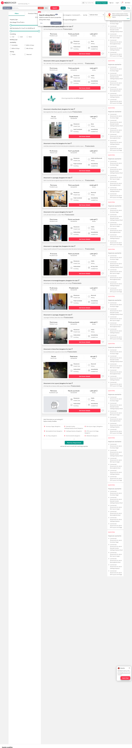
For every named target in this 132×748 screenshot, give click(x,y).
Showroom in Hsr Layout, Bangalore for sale (57, 212)
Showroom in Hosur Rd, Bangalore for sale (57, 143)
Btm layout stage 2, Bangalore (94, 426)
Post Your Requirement (74, 443)
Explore (56, 23)
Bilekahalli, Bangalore (92, 436)
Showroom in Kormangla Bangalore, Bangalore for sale (61, 280)
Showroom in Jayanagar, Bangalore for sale (57, 178)
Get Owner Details (84, 54)
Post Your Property (101, 3)
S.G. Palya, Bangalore (51, 436)
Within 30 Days (15, 48)
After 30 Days (29, 48)
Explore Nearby (68, 29)
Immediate (15, 45)
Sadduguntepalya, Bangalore (74, 431)
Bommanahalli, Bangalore (73, 436)
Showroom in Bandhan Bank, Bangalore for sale (58, 109)
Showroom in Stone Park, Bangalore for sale (57, 349)
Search (55, 8)
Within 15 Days (30, 45)
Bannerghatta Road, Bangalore (54, 431)
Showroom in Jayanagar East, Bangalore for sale (59, 246)
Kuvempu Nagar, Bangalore (53, 426)
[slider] (11, 25)
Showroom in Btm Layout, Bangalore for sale (57, 26)
